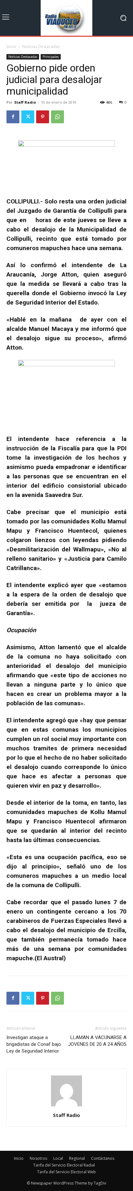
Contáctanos (102, 1158)
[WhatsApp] (57, 116)
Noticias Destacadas (41, 46)
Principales (51, 56)
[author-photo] (66, 1106)
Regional (77, 1158)
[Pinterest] (42, 116)
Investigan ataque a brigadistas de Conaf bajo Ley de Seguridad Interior (33, 1044)
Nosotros (38, 1158)
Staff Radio (25, 102)
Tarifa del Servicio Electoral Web (66, 1172)
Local (58, 1158)
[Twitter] (27, 116)
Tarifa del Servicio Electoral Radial (64, 1165)
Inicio (11, 46)
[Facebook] (12, 116)
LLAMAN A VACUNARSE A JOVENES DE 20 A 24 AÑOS (97, 1041)
